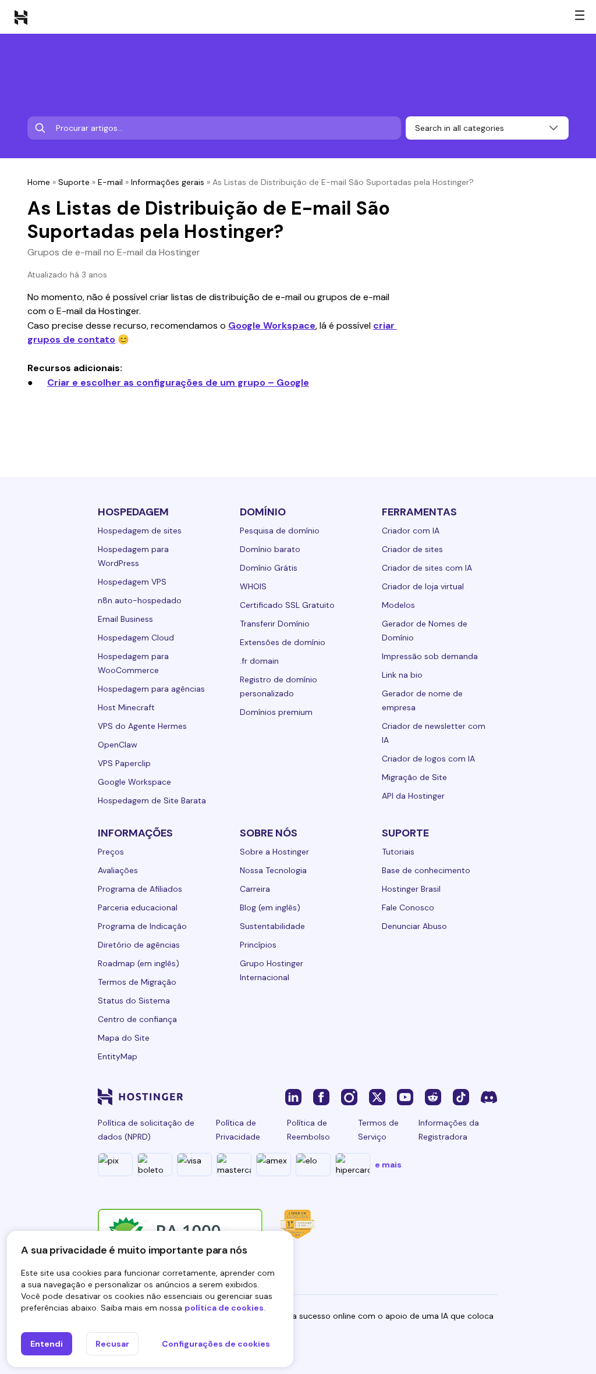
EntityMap (117, 1056)
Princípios (258, 944)
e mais (388, 1164)
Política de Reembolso (308, 1129)
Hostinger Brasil (411, 889)
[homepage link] (21, 17)
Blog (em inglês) (270, 907)
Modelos (398, 605)
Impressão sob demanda (430, 656)
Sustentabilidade (272, 926)
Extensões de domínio (282, 642)
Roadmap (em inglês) (138, 963)
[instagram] (349, 1096)
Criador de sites (412, 549)
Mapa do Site (124, 1038)
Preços (111, 851)
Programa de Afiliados (140, 889)
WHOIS (253, 586)
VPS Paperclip (124, 763)
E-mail (110, 182)
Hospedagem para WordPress (133, 556)
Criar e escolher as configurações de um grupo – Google (178, 382)
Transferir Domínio (275, 623)
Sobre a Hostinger (274, 851)
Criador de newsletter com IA (433, 733)
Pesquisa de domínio (280, 530)
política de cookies (224, 1307)
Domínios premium (276, 712)
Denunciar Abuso (414, 926)
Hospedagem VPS (132, 581)
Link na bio (402, 675)
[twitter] (377, 1096)
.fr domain (259, 661)
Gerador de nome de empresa (422, 700)
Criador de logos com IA (428, 758)
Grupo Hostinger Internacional (271, 970)
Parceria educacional (138, 907)
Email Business (125, 619)
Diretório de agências (139, 944)
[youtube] (405, 1096)
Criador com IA (410, 530)
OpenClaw (117, 744)
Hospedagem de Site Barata (152, 800)
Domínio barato (270, 549)
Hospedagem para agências (151, 689)
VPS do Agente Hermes (142, 726)
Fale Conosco (408, 907)
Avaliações (118, 870)
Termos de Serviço (378, 1129)
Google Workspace (271, 325)
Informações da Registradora (448, 1129)
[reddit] (433, 1096)
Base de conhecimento (426, 870)
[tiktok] (461, 1096)
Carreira (255, 889)
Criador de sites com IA (427, 568)
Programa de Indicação (142, 926)
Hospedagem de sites (140, 530)
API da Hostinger (413, 796)
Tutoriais (398, 851)
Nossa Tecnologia (273, 870)
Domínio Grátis (268, 568)
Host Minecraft (126, 707)
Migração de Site (414, 777)
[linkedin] (293, 1096)
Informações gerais (167, 182)
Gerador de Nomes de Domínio (424, 630)
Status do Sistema (134, 1000)
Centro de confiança (137, 1019)
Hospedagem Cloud (136, 637)
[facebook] (321, 1096)
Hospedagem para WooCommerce (133, 663)
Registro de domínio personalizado (278, 686)
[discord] (489, 1096)
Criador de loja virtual (423, 586)
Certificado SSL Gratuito (287, 605)
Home (38, 182)
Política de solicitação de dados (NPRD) (146, 1129)
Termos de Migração (137, 982)
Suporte (74, 182)
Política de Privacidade (238, 1129)
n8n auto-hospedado (140, 600)
